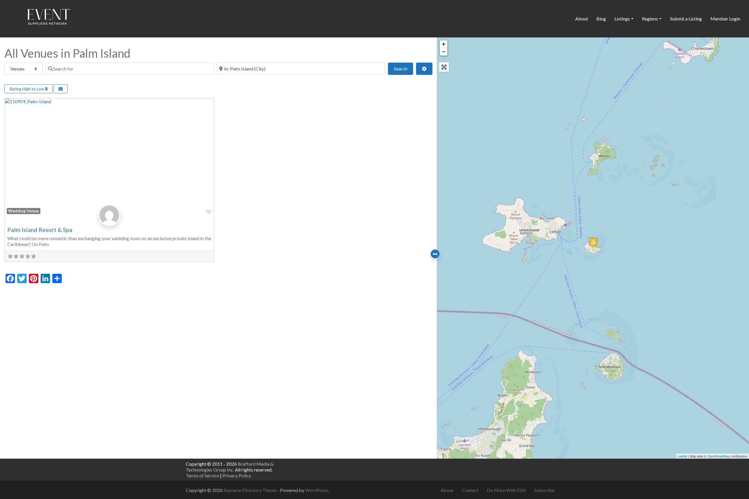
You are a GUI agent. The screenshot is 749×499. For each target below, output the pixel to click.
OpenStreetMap (718, 456)
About (581, 18)
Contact (470, 490)
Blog (601, 18)
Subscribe (544, 490)
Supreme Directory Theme (250, 490)
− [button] (443, 52)
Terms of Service (202, 475)
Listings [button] (622, 18)
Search (403, 68)
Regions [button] (650, 18)
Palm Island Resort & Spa (39, 229)
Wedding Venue (23, 211)
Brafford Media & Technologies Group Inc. (230, 466)
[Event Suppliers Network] (48, 17)
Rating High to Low (27, 88)
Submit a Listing (686, 18)
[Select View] (61, 88)
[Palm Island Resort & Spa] (593, 242)
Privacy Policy (236, 475)
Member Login (725, 18)
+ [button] (443, 44)
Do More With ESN (506, 490)
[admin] (109, 221)
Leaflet (682, 456)
